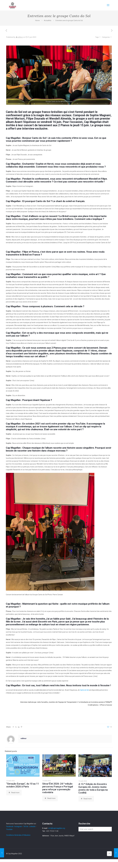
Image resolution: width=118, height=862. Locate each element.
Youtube (9, 829)
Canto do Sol (84, 690)
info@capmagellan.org (56, 828)
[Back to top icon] (109, 853)
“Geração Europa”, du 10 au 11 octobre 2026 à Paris (22, 785)
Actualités (47, 20)
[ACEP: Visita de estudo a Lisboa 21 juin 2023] (116, 852)
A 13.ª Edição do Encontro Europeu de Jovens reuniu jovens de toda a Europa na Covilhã (93, 788)
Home (37, 20)
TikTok (25, 826)
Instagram (18, 826)
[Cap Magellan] (12, 5)
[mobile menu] (108, 5)
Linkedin (32, 826)
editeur (20, 37)
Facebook (10, 826)
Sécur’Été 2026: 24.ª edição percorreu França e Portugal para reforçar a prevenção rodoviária (57, 788)
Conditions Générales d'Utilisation (18, 835)
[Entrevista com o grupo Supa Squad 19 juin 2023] (2, 852)
